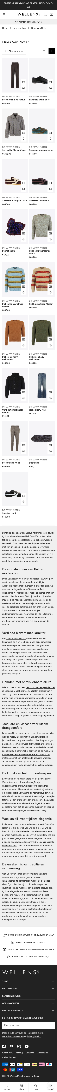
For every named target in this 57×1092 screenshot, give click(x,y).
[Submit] (51, 1025)
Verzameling (20, 28)
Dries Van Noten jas (16, 638)
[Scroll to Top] (52, 1076)
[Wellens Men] (28, 14)
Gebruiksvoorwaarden (13, 1036)
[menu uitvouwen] (4, 14)
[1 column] (44, 51)
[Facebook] (4, 1046)
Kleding (19, 1052)
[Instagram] (19, 1046)
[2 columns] (51, 51)
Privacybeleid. (34, 1036)
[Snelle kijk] (23, 88)
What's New (7, 1052)
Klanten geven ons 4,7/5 (30, 21)
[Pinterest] (11, 1046)
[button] (51, 14)
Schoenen (30, 1052)
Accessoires (42, 1052)
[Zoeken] (45, 14)
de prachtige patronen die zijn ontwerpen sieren (30, 606)
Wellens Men (15, 1076)
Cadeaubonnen (9, 1057)
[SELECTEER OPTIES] (23, 82)
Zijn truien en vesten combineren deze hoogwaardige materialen (27, 754)
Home (5, 28)
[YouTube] (27, 1046)
